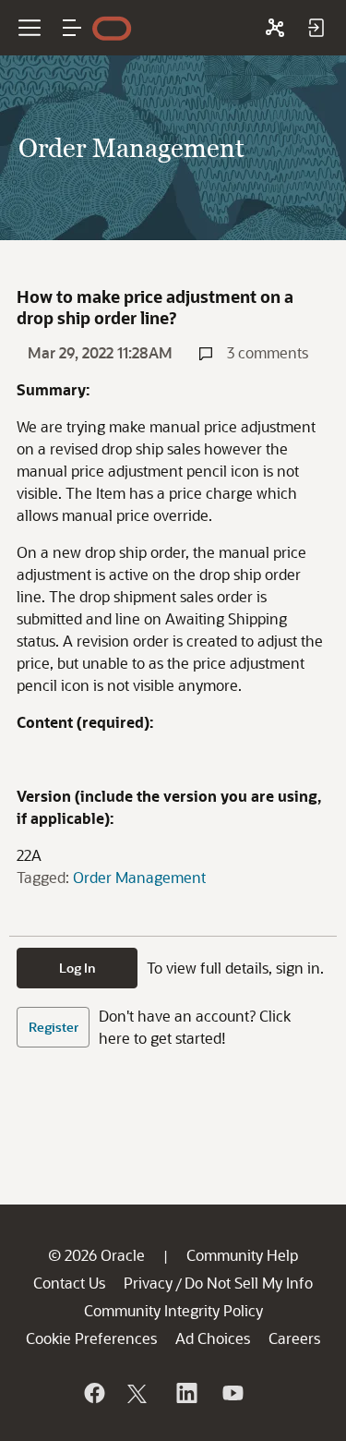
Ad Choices (212, 1338)
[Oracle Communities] (275, 28)
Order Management (139, 877)
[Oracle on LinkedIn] (185, 1393)
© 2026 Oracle (96, 1255)
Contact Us (69, 1282)
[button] (72, 27)
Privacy (148, 1282)
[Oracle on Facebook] (93, 1393)
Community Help (242, 1255)
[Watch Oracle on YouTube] (232, 1393)
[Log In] (315, 27)
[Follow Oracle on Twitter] (139, 1393)
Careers (294, 1338)
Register (53, 1026)
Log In (77, 967)
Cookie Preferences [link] (91, 1338)
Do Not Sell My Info (249, 1282)
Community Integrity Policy (173, 1310)
